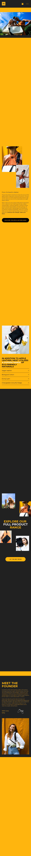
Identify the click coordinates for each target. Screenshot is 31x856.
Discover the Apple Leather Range (15, 220)
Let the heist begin (16, 559)
